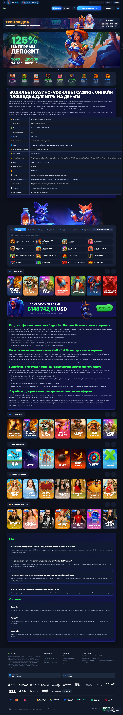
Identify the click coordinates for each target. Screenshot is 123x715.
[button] (56, 69)
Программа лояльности (50, 658)
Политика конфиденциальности (69, 661)
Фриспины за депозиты (50, 662)
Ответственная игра (69, 658)
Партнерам (66, 664)
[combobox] (109, 229)
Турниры (46, 660)
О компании (47, 656)
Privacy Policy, (110, 660)
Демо (17, 290)
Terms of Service (86, 663)
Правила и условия (68, 656)
